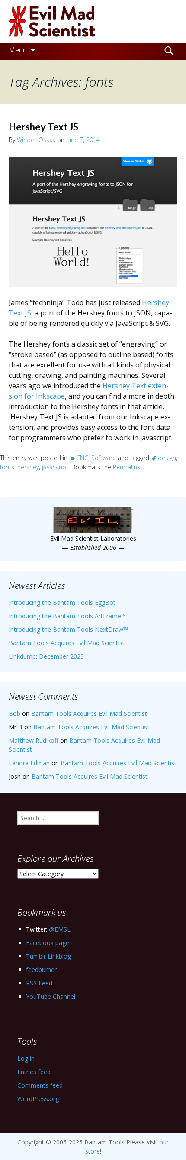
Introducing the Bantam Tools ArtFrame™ (67, 616)
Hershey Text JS (43, 127)
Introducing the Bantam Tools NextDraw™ (68, 629)
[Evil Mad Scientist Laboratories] (93, 21)
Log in (26, 1058)
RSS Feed (39, 983)
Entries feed (34, 1072)
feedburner (41, 969)
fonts (7, 467)
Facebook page (47, 943)
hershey (28, 467)
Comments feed (40, 1085)
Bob (14, 713)
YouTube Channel (50, 996)
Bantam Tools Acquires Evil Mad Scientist (67, 643)
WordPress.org (38, 1099)
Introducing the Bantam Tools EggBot (62, 602)
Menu (18, 50)
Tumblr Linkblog (48, 956)
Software (103, 458)
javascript (55, 467)
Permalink (126, 467)
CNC (82, 458)
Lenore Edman (29, 763)
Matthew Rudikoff (33, 740)
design (167, 458)
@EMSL (60, 929)
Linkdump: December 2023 (46, 656)
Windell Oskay (36, 140)
